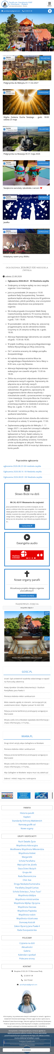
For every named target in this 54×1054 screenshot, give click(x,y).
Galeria (27, 950)
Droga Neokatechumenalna (27, 884)
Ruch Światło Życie (27, 841)
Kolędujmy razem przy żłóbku (16, 256)
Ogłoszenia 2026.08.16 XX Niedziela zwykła (22, 471)
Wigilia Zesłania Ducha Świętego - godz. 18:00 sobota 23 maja (26, 118)
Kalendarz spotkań (27, 954)
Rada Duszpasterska (27, 930)
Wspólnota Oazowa (27, 907)
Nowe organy (27, 828)
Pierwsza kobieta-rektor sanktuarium (19, 696)
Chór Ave (27, 880)
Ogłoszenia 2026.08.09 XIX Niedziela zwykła (22, 477)
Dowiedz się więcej (27, 595)
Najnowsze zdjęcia (27, 606)
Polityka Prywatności (27, 1041)
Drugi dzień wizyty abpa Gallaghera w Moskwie (24, 743)
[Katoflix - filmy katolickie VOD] (46, 795)
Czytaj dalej (26, 526)
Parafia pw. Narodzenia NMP (20, 4)
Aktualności (27, 947)
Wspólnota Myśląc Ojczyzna (27, 903)
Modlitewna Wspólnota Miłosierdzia (27, 849)
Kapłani (27, 816)
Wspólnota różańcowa (27, 918)
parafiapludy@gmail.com (11, 11)
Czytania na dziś (27, 943)
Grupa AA (27, 872)
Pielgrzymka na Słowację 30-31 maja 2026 (22, 154)
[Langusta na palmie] (28, 795)
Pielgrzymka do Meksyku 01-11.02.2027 (21, 83)
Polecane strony (27, 958)
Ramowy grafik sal (27, 824)
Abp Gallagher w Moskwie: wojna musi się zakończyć (26, 772)
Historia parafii (27, 813)
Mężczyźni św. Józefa (27, 864)
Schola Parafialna (27, 860)
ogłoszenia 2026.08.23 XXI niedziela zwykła (27, 269)
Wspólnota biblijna (27, 895)
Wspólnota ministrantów (27, 899)
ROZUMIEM (26, 1050)
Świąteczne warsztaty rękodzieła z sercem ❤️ (23, 188)
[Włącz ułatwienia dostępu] (51, 11)
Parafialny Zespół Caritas (27, 887)
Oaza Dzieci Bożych (27, 868)
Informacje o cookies (27, 1045)
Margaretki (27, 857)
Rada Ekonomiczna (27, 876)
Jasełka (6, 222)
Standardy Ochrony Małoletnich (27, 820)
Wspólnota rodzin (27, 914)
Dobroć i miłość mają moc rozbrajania (20, 778)
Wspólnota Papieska (27, 910)
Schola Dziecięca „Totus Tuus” (27, 891)
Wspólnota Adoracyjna (27, 845)
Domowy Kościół (27, 922)
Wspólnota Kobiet (27, 853)
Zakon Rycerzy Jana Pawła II (27, 926)
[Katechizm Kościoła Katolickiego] (11, 795)
